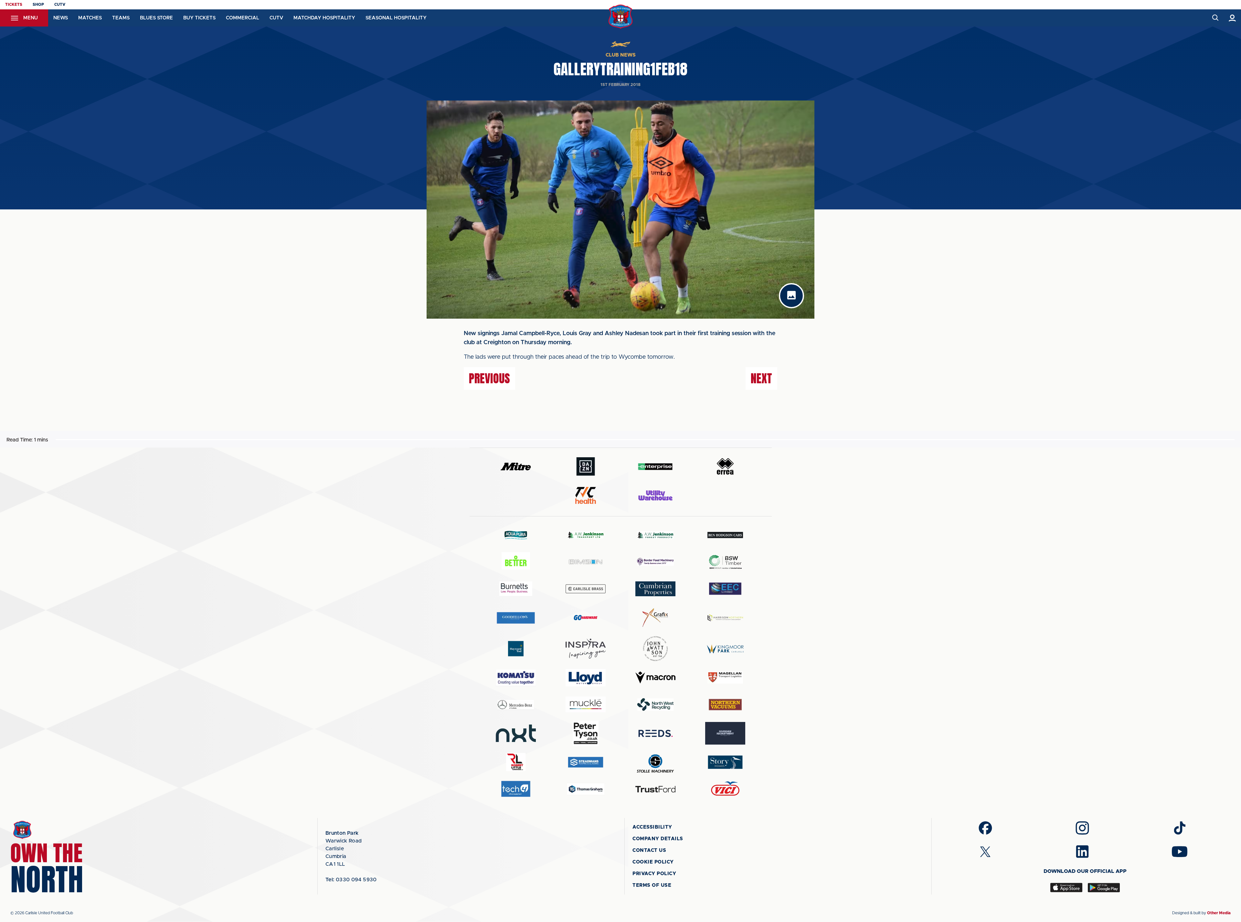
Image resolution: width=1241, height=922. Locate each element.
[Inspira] (586, 649)
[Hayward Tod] (516, 649)
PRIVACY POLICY (654, 873)
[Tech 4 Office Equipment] (516, 789)
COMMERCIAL (242, 18)
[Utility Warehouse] (655, 495)
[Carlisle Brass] (586, 588)
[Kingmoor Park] (725, 649)
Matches (90, 18)
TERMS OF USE (651, 885)
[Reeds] (655, 733)
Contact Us (649, 850)
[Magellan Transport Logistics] (725, 677)
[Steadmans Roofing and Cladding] (586, 762)
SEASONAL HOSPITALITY (396, 18)
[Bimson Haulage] (586, 562)
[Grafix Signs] (655, 618)
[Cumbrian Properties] (655, 588)
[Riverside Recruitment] (725, 733)
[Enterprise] (655, 466)
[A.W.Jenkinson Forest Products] (655, 535)
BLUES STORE (156, 18)
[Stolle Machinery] (655, 762)
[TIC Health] (586, 495)
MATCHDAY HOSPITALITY (324, 18)
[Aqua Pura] (516, 535)
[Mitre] (516, 466)
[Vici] (725, 789)
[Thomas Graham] (586, 789)
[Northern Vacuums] (725, 704)
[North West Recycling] (655, 704)
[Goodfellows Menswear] (516, 618)
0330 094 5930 (351, 879)
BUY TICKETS (199, 18)
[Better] (516, 562)
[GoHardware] (586, 618)
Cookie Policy (653, 862)
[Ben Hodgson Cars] (725, 535)
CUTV (59, 4)
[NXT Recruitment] (516, 733)
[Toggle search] (1215, 17)
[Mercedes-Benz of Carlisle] (516, 704)
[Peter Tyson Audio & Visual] (586, 733)
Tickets (13, 4)
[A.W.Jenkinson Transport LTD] (586, 535)
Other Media (1219, 913)
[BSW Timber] (725, 562)
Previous (489, 378)
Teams (121, 18)
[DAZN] (586, 466)
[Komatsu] (516, 677)
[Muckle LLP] (586, 704)
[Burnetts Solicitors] (516, 588)
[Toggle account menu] (1232, 17)
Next (761, 378)
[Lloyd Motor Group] (586, 677)
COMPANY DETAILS (657, 838)
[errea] (725, 466)
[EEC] (725, 588)
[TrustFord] (655, 789)
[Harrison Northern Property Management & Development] (725, 618)
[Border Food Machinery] (655, 562)
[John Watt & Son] (655, 649)
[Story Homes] (725, 762)
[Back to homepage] (621, 17)
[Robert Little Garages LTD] (516, 762)
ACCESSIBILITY (652, 827)
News (60, 18)
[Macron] (655, 678)
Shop (38, 4)
